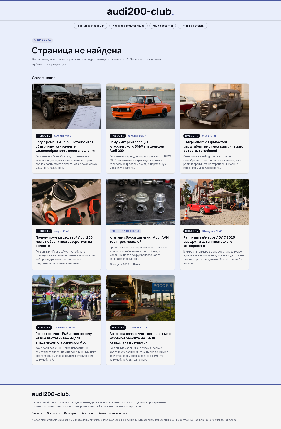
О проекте (53, 413)
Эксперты (70, 413)
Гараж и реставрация (90, 25)
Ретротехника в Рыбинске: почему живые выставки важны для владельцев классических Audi (64, 337)
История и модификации (128, 25)
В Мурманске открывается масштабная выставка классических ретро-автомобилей (213, 146)
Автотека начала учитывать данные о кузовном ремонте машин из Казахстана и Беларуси (140, 337)
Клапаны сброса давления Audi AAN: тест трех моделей (140, 239)
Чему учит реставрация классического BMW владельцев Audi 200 (137, 146)
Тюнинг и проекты (192, 25)
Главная (37, 413)
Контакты (87, 413)
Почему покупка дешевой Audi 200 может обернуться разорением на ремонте (64, 241)
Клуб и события (163, 25)
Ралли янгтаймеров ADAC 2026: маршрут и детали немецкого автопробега (209, 241)
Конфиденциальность (112, 413)
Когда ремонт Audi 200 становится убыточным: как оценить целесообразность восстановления (65, 146)
